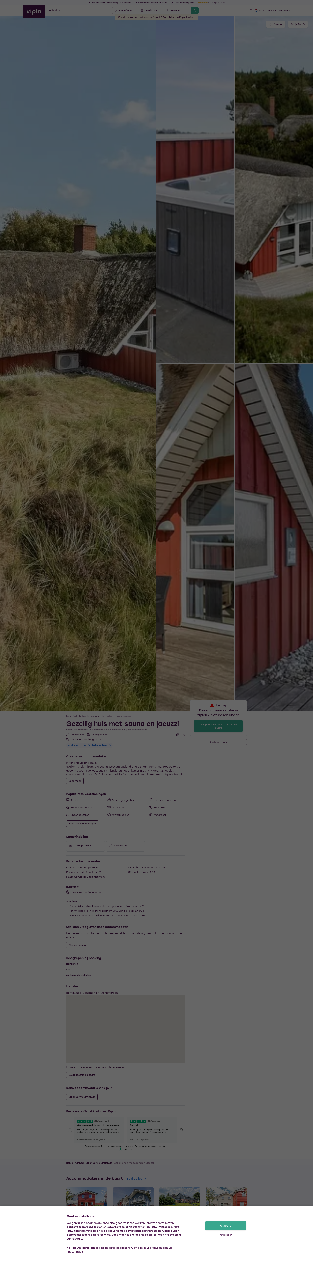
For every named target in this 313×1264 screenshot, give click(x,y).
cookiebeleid (144, 1234)
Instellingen (225, 1234)
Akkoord (225, 1225)
